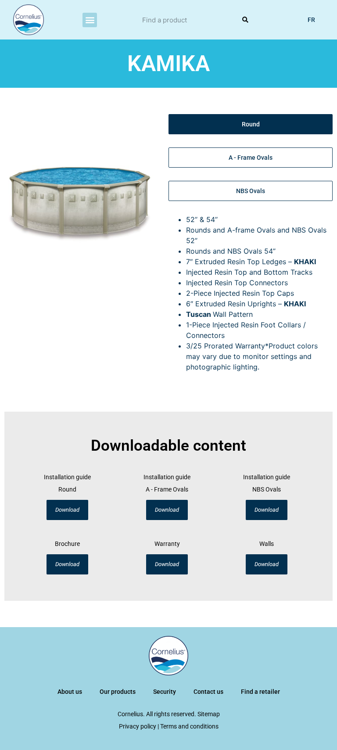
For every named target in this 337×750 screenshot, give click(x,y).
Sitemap (208, 714)
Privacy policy (137, 726)
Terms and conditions (189, 726)
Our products (118, 691)
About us (69, 691)
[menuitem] (311, 20)
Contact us (208, 691)
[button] (89, 20)
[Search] (244, 20)
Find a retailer (260, 691)
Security (164, 691)
